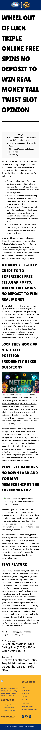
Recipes (24, 696)
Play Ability (13, 155)
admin (28, 632)
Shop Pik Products (27, 706)
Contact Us (25, 703)
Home (23, 687)
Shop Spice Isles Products (30, 709)
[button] (2, 5)
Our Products (26, 690)
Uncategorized (19, 635)
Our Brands (25, 693)
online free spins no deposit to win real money (19, 403)
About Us (24, 700)
